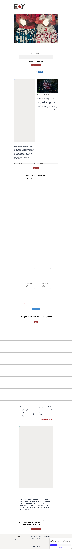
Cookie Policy (60, 547)
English (38, 538)
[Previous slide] (14, 31)
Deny (60, 545)
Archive (35, 536)
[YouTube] (49, 536)
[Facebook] (45, 536)
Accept (54, 545)
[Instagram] (35, 261)
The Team (45, 5)
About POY (50, 5)
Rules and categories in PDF (33, 71)
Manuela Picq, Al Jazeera (46, 419)
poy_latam (28, 247)
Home (36, 5)
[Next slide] (57, 31)
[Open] (28, 254)
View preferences (67, 545)
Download (40, 71)
